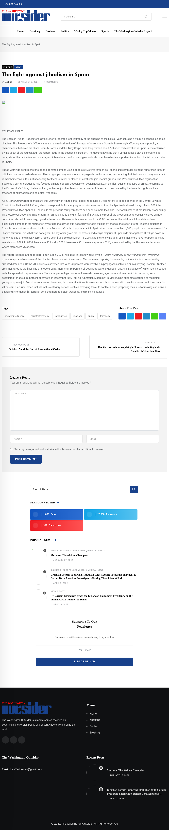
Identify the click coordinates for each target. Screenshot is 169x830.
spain (91, 316)
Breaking (35, 31)
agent (8, 82)
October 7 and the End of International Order (34, 349)
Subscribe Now (85, 661)
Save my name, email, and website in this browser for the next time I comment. (59, 449)
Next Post (151, 343)
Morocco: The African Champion (69, 555)
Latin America (87, 570)
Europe (67, 570)
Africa (55, 551)
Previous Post (20, 345)
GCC (75, 570)
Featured (65, 551)
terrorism (105, 316)
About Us (95, 719)
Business (50, 31)
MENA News (79, 551)
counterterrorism (40, 316)
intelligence (61, 316)
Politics (65, 31)
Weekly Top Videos (85, 31)
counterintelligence (15, 316)
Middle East (58, 591)
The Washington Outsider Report (133, 31)
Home (20, 31)
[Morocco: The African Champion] (38, 555)
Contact (94, 726)
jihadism (77, 316)
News (90, 551)
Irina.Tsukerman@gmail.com (26, 769)
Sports (105, 31)
